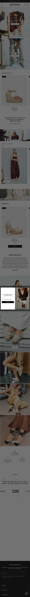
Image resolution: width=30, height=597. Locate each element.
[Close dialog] (28, 288)
